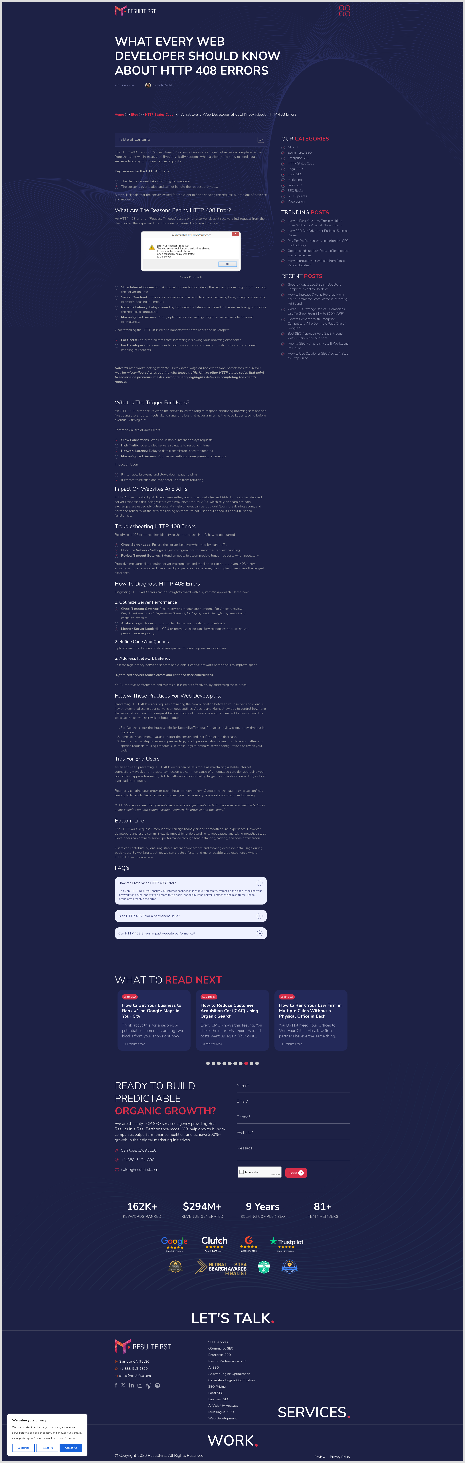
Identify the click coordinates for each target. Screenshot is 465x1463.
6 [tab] (235, 1063)
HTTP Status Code (159, 114)
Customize (23, 1448)
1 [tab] (208, 1063)
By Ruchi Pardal (162, 85)
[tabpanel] (154, 1020)
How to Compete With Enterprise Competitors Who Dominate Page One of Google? (316, 323)
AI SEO (293, 147)
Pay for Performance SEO (227, 1361)
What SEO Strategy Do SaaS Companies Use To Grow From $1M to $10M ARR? (316, 311)
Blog (134, 114)
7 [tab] (240, 1063)
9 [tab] (251, 1063)
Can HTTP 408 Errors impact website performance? (156, 933)
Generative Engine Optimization (231, 1380)
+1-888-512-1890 (137, 1160)
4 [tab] (224, 1063)
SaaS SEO (295, 185)
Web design (296, 201)
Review (319, 1457)
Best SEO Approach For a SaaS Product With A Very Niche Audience (315, 335)
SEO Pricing (217, 1386)
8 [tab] (246, 1063)
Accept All (71, 1448)
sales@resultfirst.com (139, 1169)
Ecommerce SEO (300, 152)
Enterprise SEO (298, 158)
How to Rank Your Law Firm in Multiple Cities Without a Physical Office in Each (315, 223)
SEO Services (218, 1342)
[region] (47, 1435)
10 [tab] (257, 1063)
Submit (293, 1173)
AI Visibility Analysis (223, 1405)
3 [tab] (219, 1063)
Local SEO (295, 174)
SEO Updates (297, 196)
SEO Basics (296, 190)
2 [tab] (213, 1063)
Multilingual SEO (221, 1412)
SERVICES (312, 1412)
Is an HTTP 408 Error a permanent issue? (149, 916)
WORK (230, 1441)
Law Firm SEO (218, 1399)
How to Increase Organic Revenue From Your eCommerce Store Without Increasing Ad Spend (317, 299)
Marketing (295, 180)
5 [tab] (230, 1063)
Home (119, 114)
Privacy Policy (340, 1457)
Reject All (47, 1448)
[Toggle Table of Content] (259, 140)
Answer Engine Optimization (229, 1374)
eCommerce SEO (220, 1348)
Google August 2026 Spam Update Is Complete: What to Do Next (314, 286)
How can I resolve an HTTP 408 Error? (147, 883)
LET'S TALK (230, 1318)
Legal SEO (295, 169)
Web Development (222, 1418)
